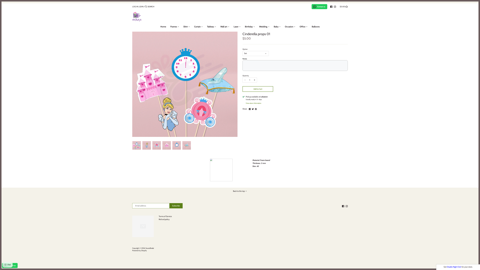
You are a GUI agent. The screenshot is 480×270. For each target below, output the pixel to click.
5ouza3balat (150, 248)
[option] (136, 145)
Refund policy (164, 219)
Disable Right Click (454, 267)
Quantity (245, 76)
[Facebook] (331, 6)
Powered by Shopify (139, 251)
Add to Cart (258, 89)
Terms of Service (165, 216)
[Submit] (146, 6)
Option (245, 49)
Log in (135, 7)
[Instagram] (335, 6)
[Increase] (254, 80)
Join (142, 7)
